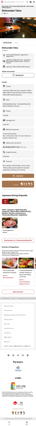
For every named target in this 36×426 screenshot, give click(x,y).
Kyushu (14, 298)
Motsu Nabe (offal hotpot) (21, 67)
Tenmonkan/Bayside (13, 55)
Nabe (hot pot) (18, 60)
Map (16, 43)
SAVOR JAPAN (6, 298)
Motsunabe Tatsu (11, 10)
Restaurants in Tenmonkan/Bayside (18, 240)
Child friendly (16, 165)
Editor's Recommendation (8, 276)
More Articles (18, 292)
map (24, 147)
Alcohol (26, 61)
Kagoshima (24, 55)
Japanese (9, 60)
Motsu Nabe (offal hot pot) (14, 61)
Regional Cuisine (24, 284)
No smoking (7, 165)
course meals (25, 165)
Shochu (8, 63)
